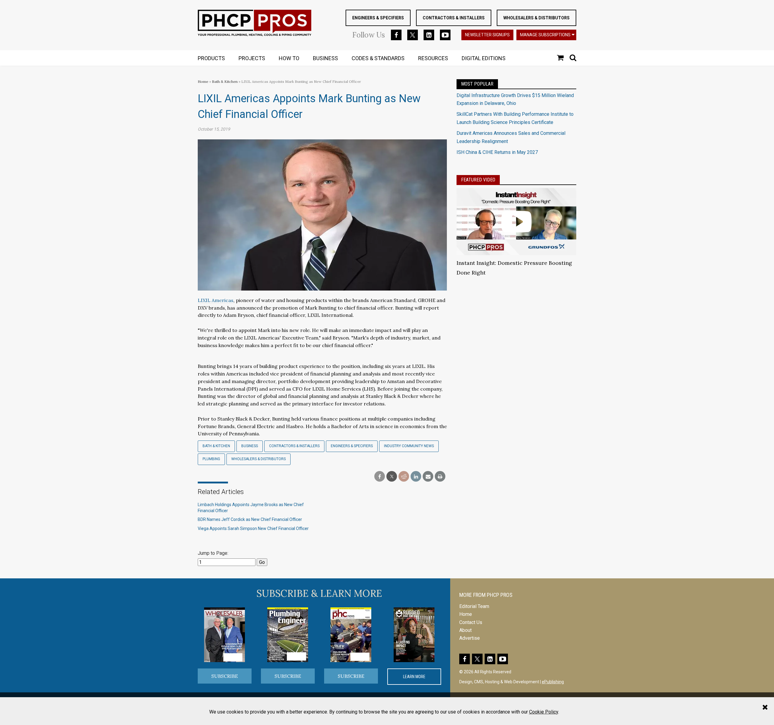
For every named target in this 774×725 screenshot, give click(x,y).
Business (249, 446)
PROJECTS (252, 58)
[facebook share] (379, 477)
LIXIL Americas (215, 300)
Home (203, 81)
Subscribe (224, 676)
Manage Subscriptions (545, 34)
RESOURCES (433, 58)
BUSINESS (325, 58)
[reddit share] (403, 477)
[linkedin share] (416, 477)
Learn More (414, 676)
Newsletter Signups (487, 34)
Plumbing (211, 459)
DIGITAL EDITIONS (484, 58)
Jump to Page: (213, 553)
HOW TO (289, 58)
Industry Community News (409, 446)
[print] (440, 477)
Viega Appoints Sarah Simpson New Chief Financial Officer (253, 528)
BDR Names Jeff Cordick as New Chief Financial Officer (250, 519)
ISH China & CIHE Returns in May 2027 (497, 152)
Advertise (469, 638)
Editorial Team (474, 606)
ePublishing (553, 681)
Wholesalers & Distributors (536, 17)
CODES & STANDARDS (378, 58)
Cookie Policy (543, 712)
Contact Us (470, 622)
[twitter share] (391, 477)
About (465, 630)
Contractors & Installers (454, 17)
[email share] (428, 477)
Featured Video (478, 180)
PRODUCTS (211, 58)
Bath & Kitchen (225, 81)
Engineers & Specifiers (378, 17)
